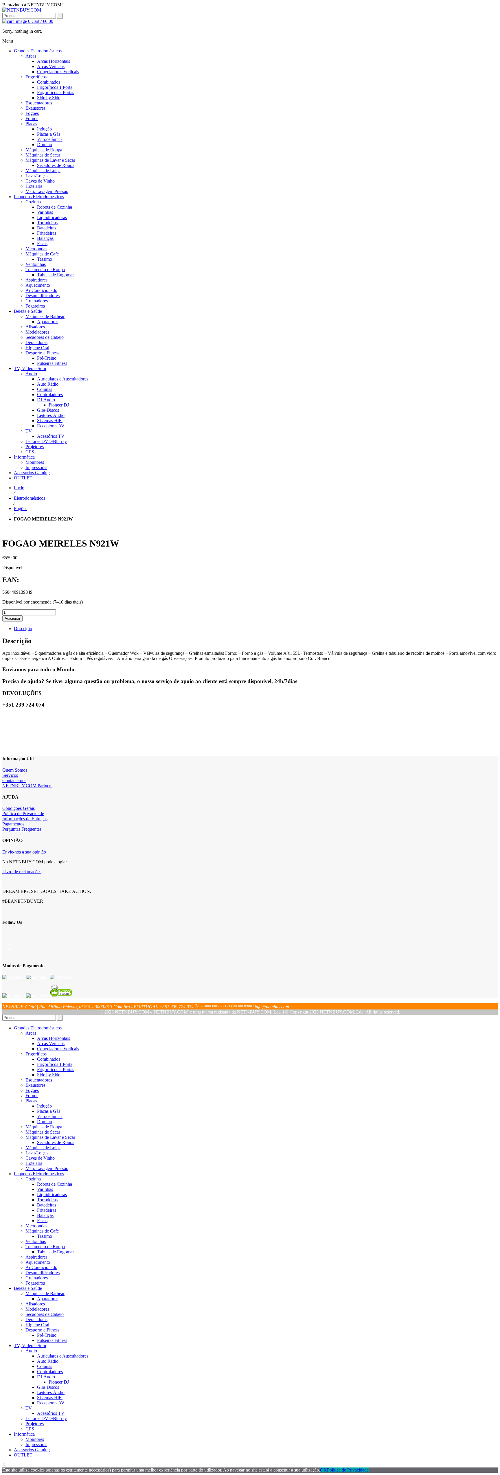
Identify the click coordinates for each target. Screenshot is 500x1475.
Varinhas (45, 1189)
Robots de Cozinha (54, 1184)
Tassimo (44, 1236)
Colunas (44, 1366)
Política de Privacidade (23, 813)
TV (28, 1408)
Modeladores (37, 1309)
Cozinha (33, 1178)
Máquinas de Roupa (43, 1126)
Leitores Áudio (51, 1392)
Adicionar (12, 618)
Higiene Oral (37, 1324)
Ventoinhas (35, 1241)
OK (323, 1469)
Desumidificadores (42, 1272)
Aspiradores (36, 1257)
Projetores (34, 1423)
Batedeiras (46, 1204)
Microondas (36, 1225)
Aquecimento (37, 1262)
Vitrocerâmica (49, 1116)
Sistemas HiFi (49, 1397)
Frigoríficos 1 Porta (54, 1064)
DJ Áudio (46, 1376)
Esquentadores (38, 1079)
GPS (29, 1428)
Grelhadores (36, 1277)
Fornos (31, 1095)
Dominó (44, 1121)
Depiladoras (36, 1319)
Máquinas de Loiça (42, 1147)
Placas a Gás (48, 1111)
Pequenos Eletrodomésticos (39, 1173)
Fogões (20, 508)
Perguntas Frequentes (21, 829)
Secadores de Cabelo (44, 1314)
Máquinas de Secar (42, 1132)
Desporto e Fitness (42, 1329)
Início (19, 487)
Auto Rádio (47, 1361)
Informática (24, 1434)
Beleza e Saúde (28, 1288)
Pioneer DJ (59, 1382)
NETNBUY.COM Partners (27, 785)
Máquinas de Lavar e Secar (50, 1137)
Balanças (45, 1215)
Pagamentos (13, 823)
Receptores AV (51, 1402)
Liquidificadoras (52, 1194)
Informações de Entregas (24, 818)
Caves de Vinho (40, 1158)
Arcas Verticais (51, 1043)
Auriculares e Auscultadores (62, 1355)
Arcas (30, 1033)
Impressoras (36, 1444)
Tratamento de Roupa (45, 1246)
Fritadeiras (46, 1210)
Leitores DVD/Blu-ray (46, 1418)
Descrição (23, 628)
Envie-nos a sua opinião (24, 851)
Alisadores (35, 1303)
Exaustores (35, 1085)
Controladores (50, 1371)
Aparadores (47, 1298)
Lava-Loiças (36, 1152)
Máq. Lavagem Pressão (46, 1168)
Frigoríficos (36, 1053)
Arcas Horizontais (53, 1038)
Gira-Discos (48, 1387)
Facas (42, 1220)
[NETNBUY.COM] (21, 10)
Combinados (48, 1059)
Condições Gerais (18, 808)
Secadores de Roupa (55, 1142)
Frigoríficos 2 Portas (55, 1069)
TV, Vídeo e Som (30, 1345)
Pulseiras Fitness (52, 1340)
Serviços (10, 775)
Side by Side (48, 1074)
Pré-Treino (46, 1335)
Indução (44, 1106)
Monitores (34, 1439)
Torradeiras (47, 1199)
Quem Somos (14, 770)
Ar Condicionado (41, 1267)
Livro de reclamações (21, 871)
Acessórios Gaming (32, 1449)
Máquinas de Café (42, 1230)
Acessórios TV (51, 1413)
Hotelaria (33, 1163)
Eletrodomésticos (29, 498)
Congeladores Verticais (58, 1048)
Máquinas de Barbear (45, 1293)
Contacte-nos (14, 780)
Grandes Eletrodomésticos (38, 1027)
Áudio (31, 1350)
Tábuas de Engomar (55, 1251)
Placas (31, 1100)
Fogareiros (35, 1283)
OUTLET (23, 1454)
